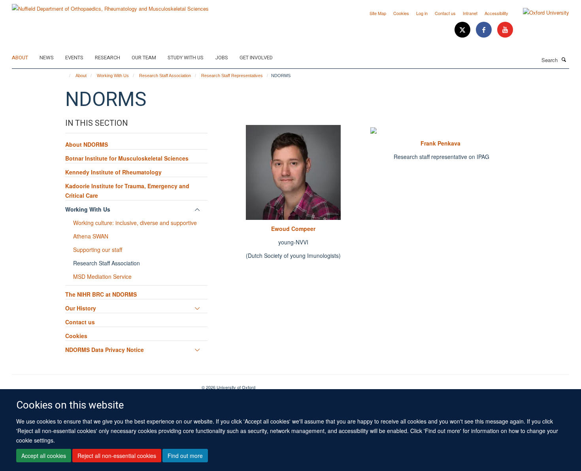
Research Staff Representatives (232, 75)
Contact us (445, 13)
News (47, 57)
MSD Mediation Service (102, 276)
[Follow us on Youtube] (505, 30)
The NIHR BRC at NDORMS (101, 294)
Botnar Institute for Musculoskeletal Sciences (127, 158)
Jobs (221, 57)
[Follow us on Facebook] (484, 30)
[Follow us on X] (463, 30)
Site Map (378, 13)
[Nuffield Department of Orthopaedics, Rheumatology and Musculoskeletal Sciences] (110, 5)
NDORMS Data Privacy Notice (104, 350)
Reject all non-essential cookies (116, 456)
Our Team (144, 57)
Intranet (470, 13)
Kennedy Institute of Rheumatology (113, 172)
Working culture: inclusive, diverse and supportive (135, 223)
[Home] (66, 75)
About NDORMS (86, 144)
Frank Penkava (441, 143)
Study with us (186, 57)
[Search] (564, 59)
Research (107, 57)
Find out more (185, 456)
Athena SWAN (90, 236)
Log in (422, 13)
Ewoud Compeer (293, 229)
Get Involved (256, 57)
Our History (80, 308)
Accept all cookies (43, 456)
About (20, 57)
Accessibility (496, 13)
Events (74, 57)
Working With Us (113, 75)
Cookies (401, 13)
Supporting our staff (97, 249)
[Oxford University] (540, 12)
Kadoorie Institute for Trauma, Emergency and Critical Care (127, 190)
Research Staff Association (165, 75)
